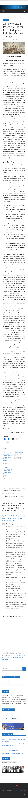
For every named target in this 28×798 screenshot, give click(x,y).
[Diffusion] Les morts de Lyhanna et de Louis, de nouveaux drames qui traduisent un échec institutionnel (13, 739)
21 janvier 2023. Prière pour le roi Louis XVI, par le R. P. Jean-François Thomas (8, 470)
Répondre (9, 612)
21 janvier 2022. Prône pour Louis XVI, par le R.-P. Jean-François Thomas (13, 495)
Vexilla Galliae (16, 40)
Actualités (6, 20)
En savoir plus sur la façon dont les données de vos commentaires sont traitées (13, 657)
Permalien (22, 526)
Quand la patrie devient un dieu (10, 750)
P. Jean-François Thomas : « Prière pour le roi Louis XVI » (18, 453)
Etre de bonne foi (6, 748)
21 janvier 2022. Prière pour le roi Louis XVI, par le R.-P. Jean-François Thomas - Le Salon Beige (13, 518)
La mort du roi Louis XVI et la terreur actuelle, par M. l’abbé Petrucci (14, 489)
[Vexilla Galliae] (14, 6)
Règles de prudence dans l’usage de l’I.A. (12, 753)
